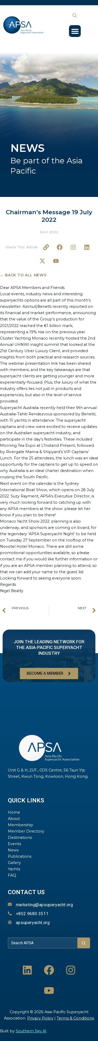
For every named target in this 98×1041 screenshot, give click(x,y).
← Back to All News (23, 275)
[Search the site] (74, 15)
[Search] (83, 943)
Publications (19, 856)
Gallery (14, 862)
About (14, 818)
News (13, 850)
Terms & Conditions (75, 1018)
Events (14, 843)
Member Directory (26, 831)
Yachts (14, 869)
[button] (75, 31)
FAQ (12, 875)
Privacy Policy (40, 1018)
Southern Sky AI (31, 1031)
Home (14, 812)
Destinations (20, 837)
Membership (20, 825)
